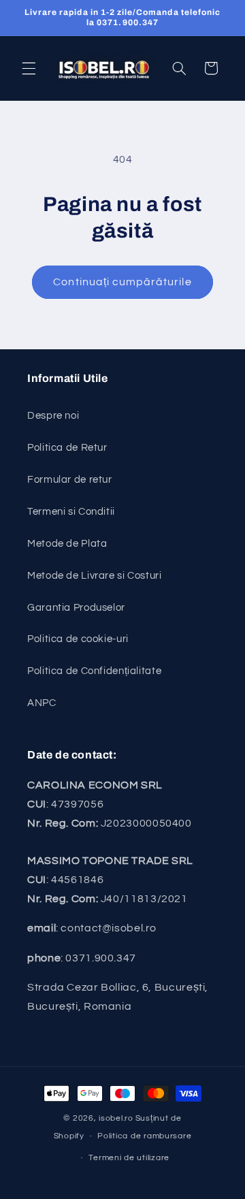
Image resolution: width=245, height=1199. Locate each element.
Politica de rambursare (144, 1136)
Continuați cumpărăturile (122, 281)
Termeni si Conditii (71, 512)
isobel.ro (116, 1118)
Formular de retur (69, 480)
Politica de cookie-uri (78, 639)
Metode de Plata (67, 544)
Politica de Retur (67, 448)
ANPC (41, 703)
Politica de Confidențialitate (94, 671)
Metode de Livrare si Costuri (94, 576)
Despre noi (53, 416)
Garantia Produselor (76, 608)
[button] (28, 68)
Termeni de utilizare (128, 1158)
